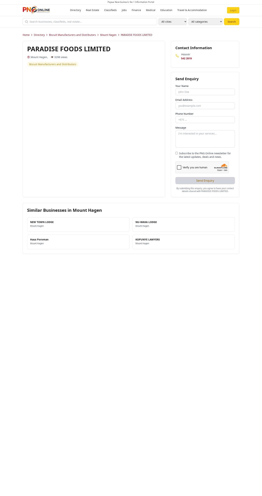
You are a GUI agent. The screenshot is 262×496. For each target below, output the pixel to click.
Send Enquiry (205, 181)
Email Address (183, 100)
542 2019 (186, 58)
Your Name (182, 86)
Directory (75, 10)
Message (180, 127)
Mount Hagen (108, 35)
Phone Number (184, 113)
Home (26, 35)
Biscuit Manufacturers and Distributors (72, 35)
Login (233, 10)
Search (232, 21)
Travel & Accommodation (192, 10)
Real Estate (92, 10)
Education (166, 10)
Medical (150, 10)
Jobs (124, 10)
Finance (136, 10)
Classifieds (110, 10)
